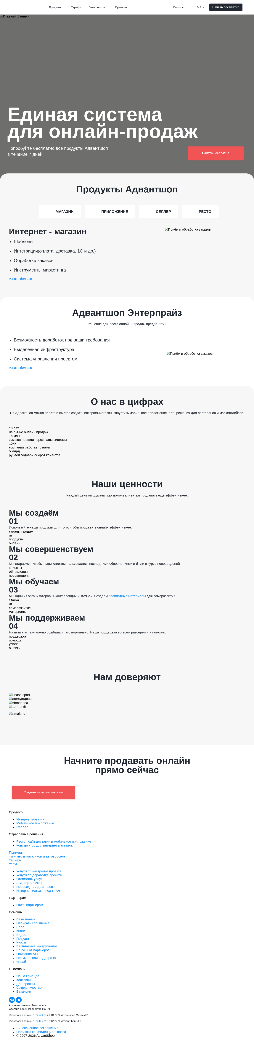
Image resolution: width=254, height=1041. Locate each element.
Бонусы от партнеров (33, 950)
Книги (20, 931)
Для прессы (25, 984)
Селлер (22, 827)
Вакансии (23, 991)
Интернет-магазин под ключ (38, 890)
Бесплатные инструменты (36, 946)
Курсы (21, 942)
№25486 (38, 1020)
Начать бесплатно (225, 7)
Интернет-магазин (30, 819)
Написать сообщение (32, 923)
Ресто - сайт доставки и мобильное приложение (53, 841)
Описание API (27, 954)
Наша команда (27, 976)
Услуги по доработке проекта (39, 875)
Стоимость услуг (29, 879)
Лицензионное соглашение (37, 1028)
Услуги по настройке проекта (38, 871)
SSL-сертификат (29, 883)
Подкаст (22, 939)
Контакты (23, 980)
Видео (21, 935)
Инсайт (22, 962)
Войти (200, 7)
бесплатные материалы (127, 596)
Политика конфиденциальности (41, 1032)
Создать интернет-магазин (44, 792)
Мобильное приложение (35, 823)
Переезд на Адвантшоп (34, 887)
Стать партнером (29, 905)
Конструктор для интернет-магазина (44, 845)
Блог (20, 927)
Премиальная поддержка (36, 958)
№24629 (38, 1014)
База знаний (26, 919)
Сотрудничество (29, 987)
